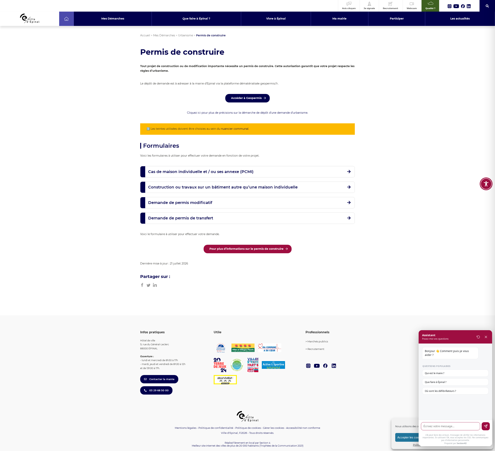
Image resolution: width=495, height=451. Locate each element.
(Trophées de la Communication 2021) (281, 445)
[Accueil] (66, 19)
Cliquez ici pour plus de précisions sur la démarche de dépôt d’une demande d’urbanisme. (247, 112)
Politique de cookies (248, 427)
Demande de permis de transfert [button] (180, 218)
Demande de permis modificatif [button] (180, 202)
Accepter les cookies (410, 437)
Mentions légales (185, 427)
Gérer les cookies (273, 427)
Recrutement (315, 348)
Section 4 (264, 442)
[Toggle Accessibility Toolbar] (486, 184)
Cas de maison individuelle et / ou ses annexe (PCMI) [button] (200, 171)
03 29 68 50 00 (158, 390)
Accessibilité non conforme (303, 427)
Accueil (145, 35)
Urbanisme (185, 35)
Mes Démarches (164, 35)
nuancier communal (234, 128)
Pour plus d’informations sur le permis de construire (246, 249)
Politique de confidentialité (215, 427)
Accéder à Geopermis (246, 98)
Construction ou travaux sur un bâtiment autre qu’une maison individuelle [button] (223, 187)
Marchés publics (317, 341)
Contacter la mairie (161, 379)
